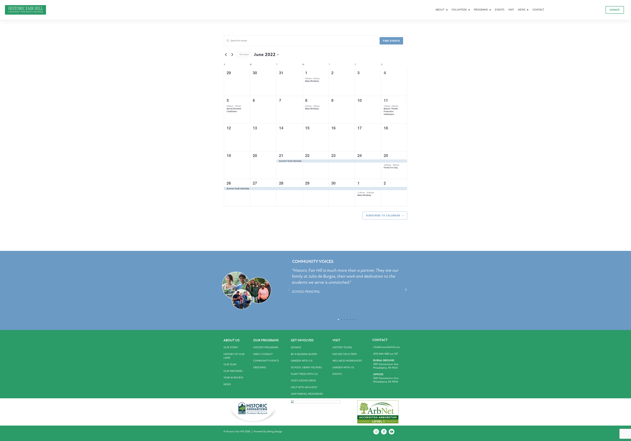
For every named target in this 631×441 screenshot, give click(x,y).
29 (307, 183)
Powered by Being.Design (268, 431)
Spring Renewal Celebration (234, 110)
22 (307, 155)
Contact (538, 9)
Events (499, 9)
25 (386, 155)
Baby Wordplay (312, 80)
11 (386, 100)
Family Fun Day (391, 167)
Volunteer (459, 9)
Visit (511, 9)
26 (229, 183)
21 (281, 155)
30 (333, 183)
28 (281, 183)
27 (255, 183)
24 (359, 155)
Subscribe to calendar (383, 215)
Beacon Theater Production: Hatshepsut (391, 111)
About (439, 9)
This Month (244, 54)
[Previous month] (226, 55)
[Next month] (232, 55)
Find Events (391, 40)
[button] (289, 289)
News (521, 9)
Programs (481, 9)
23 (333, 155)
